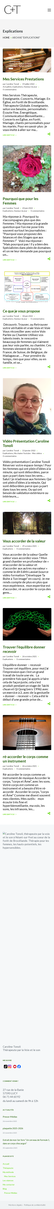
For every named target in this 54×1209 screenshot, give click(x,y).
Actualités (7, 87)
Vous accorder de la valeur (24, 541)
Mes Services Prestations (23, 79)
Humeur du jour (30, 87)
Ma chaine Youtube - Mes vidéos (28, 453)
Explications (18, 87)
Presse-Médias (10, 1116)
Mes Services (10, 1176)
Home (6, 37)
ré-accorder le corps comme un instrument (25, 758)
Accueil (6, 1164)
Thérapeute (8, 1168)
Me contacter (9, 1184)
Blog (5, 1189)
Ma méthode (8, 1172)
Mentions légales (15, 1205)
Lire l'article (9, 135)
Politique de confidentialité (35, 1205)
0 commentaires (10, 89)
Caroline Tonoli (12, 84)
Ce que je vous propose (21, 311)
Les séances (8, 1180)
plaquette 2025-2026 (13, 1128)
